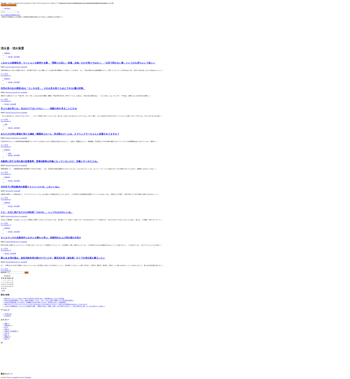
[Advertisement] (175, 31)
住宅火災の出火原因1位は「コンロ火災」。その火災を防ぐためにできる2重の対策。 (43, 88)
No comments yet (6, 75)
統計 (5, 335)
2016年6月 (7, 316)
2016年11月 (8, 314)
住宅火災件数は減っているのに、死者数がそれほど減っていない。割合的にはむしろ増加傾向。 (35, 302)
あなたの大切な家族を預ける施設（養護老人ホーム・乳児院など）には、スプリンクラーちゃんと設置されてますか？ (60, 134)
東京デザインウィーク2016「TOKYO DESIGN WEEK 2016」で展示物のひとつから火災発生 (34, 298)
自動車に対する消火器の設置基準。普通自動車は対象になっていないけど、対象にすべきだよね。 (50, 161)
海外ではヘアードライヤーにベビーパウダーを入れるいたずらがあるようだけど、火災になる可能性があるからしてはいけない (46, 304)
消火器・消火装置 (14, 57)
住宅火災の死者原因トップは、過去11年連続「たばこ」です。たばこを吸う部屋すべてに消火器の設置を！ (39, 300)
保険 (5, 323)
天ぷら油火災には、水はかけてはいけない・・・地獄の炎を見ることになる (39, 108)
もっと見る (4, 73)
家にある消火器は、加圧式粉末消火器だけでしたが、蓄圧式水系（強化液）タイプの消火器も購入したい (53, 258)
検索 (26, 272)
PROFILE (7, 8)
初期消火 (7, 53)
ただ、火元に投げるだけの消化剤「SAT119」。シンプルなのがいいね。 (37, 212)
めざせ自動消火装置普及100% (10, 15)
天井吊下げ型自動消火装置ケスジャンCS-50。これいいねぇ (30, 187)
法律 (5, 124)
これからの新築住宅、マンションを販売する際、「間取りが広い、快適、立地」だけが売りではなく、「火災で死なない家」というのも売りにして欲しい (78, 63)
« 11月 (3, 290)
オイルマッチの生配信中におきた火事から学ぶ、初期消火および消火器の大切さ (41, 237)
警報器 (6, 337)
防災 (5, 339)
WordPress (28, 377)
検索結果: (4, 272)
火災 (5, 333)
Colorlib (15, 377)
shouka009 (24, 67)
